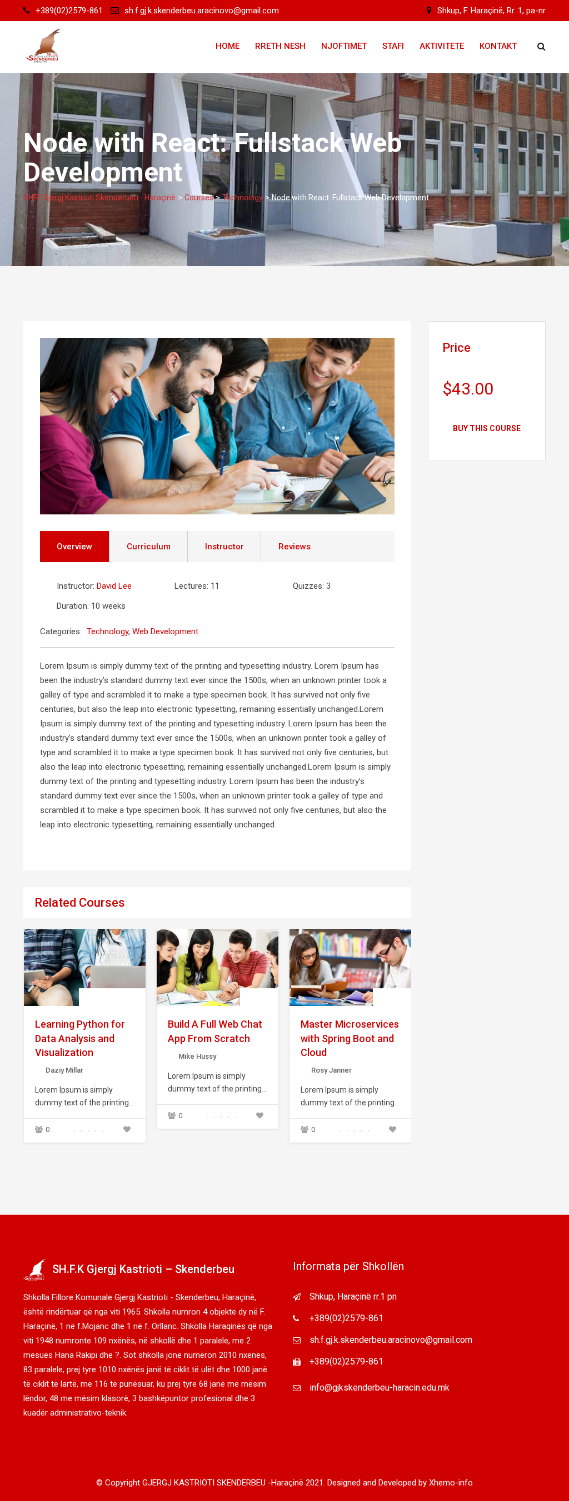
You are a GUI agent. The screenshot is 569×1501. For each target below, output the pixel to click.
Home (227, 46)
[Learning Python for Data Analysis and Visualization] (84, 967)
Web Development (165, 631)
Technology (107, 631)
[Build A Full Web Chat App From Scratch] (217, 967)
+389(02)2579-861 (69, 11)
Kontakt (498, 46)
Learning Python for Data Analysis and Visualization (80, 1038)
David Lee (114, 586)
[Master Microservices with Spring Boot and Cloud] (351, 967)
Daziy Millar (64, 1070)
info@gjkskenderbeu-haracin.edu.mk (380, 1387)
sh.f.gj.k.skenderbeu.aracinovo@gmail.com (201, 11)
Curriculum (149, 547)
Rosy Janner (331, 1070)
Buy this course (487, 428)
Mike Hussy (197, 1056)
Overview (74, 547)
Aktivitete (442, 46)
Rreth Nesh (280, 46)
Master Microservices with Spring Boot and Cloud (350, 1038)
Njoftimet (344, 46)
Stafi (393, 46)
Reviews (294, 547)
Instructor (224, 547)
